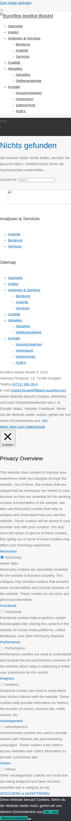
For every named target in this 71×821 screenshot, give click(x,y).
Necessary (13, 557)
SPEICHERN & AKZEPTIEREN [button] (25, 794)
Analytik (22, 50)
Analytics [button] (7, 678)
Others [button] (5, 763)
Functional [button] (8, 606)
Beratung (23, 44)
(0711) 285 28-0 (24, 384)
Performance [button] (10, 642)
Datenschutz (26, 105)
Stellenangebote (28, 81)
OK (47, 812)
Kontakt (14, 87)
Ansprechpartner (29, 93)
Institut (13, 32)
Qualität (14, 63)
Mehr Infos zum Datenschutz (22, 427)
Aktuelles (15, 69)
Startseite (15, 26)
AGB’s (21, 111)
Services (22, 57)
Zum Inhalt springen (15, 3)
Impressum (24, 99)
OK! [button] (45, 421)
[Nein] (29, 819)
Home (3, 120)
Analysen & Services (24, 38)
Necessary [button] (8, 551)
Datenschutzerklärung (14, 818)
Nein (54, 812)
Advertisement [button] (11, 721)
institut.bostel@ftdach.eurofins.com (38, 390)
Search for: (8, 180)
